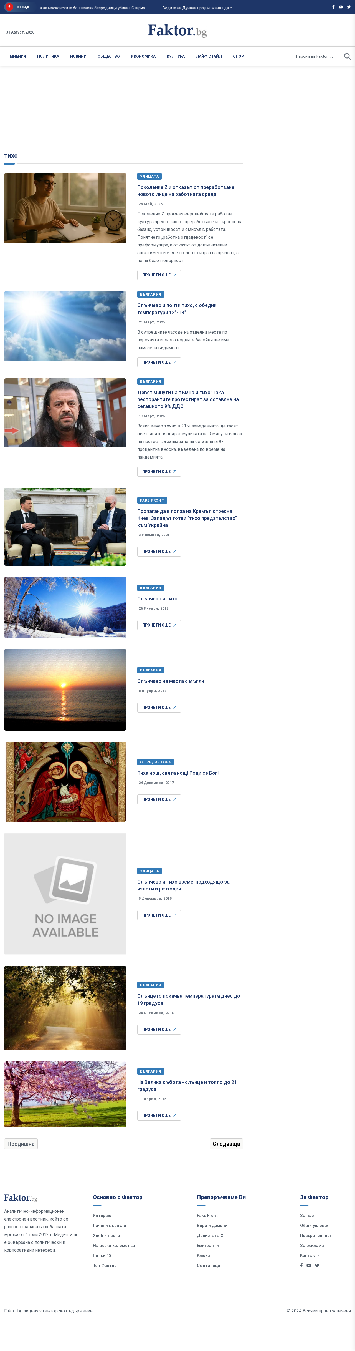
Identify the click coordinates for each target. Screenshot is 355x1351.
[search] (347, 56)
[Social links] (333, 7)
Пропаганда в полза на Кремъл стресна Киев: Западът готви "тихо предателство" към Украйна (187, 518)
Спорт (240, 56)
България (150, 294)
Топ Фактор (105, 1265)
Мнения (18, 56)
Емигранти (208, 1245)
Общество (109, 56)
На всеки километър (114, 1245)
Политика (48, 56)
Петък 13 (102, 1255)
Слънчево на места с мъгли (170, 681)
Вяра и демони (212, 1225)
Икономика (143, 56)
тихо (11, 155)
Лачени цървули (109, 1225)
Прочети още (156, 275)
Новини (78, 56)
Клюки (203, 1255)
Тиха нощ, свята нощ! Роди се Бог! (178, 773)
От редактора (155, 762)
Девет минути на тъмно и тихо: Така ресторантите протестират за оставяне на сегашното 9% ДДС (188, 399)
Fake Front (152, 500)
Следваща (226, 1144)
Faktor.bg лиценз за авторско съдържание (48, 1311)
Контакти (310, 1255)
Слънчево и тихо (157, 599)
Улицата (149, 176)
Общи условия (314, 1225)
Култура (176, 56)
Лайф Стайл (209, 56)
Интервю (102, 1215)
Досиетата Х (210, 1235)
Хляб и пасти (106, 1235)
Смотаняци (208, 1265)
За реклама (312, 1245)
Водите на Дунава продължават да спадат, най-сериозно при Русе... (221, 8)
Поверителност (316, 1235)
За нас (307, 1215)
